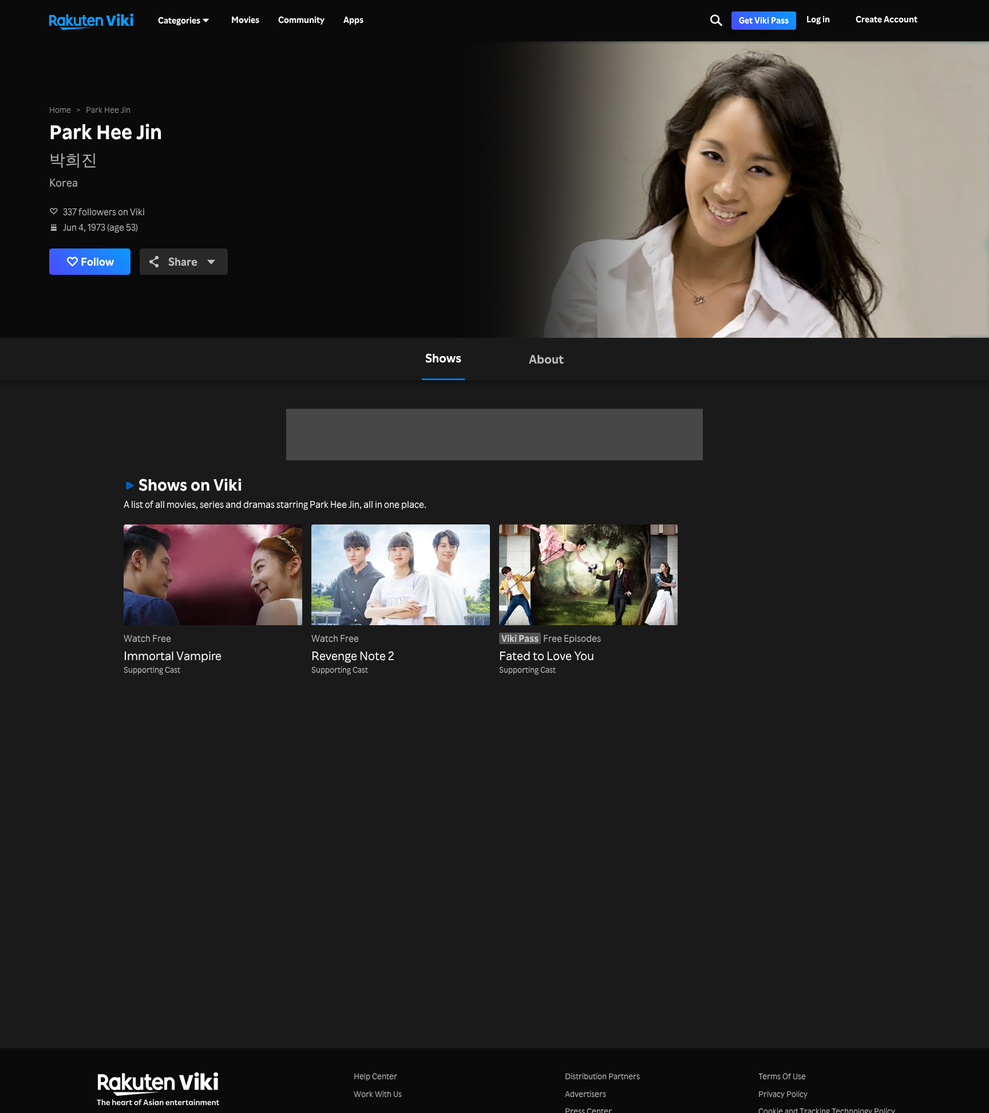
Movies (245, 20)
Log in (818, 19)
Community (301, 20)
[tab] (443, 359)
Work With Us (378, 1094)
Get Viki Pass (764, 20)
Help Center (375, 1076)
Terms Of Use (782, 1076)
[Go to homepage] (91, 20)
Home (60, 110)
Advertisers (585, 1094)
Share (182, 262)
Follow (97, 262)
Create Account (886, 19)
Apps (353, 20)
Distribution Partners (602, 1076)
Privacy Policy (783, 1094)
